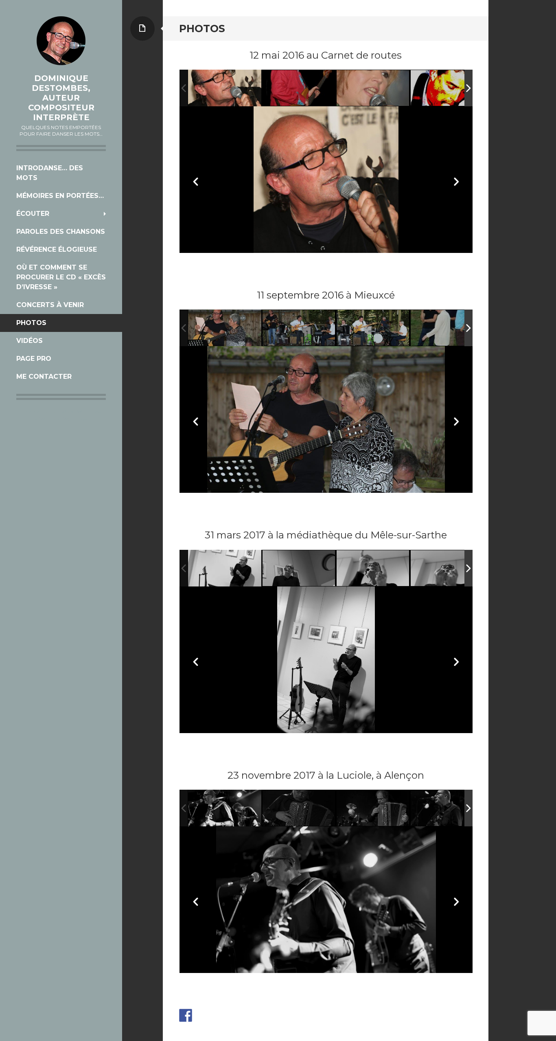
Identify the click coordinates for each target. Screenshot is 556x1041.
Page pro (33, 358)
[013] (447, 88)
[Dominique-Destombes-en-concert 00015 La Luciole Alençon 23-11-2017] (299, 808)
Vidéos (29, 341)
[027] (373, 328)
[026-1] (224, 88)
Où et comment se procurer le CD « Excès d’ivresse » (61, 277)
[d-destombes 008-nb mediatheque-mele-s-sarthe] (447, 568)
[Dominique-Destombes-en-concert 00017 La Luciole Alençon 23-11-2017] (447, 808)
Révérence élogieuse (56, 249)
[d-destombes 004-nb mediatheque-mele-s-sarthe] (299, 568)
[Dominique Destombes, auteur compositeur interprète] (61, 40)
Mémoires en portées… (60, 196)
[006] (373, 88)
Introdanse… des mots (49, 173)
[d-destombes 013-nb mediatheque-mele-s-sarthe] (224, 568)
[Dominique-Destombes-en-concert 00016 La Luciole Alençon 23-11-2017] (373, 808)
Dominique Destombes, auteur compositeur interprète (61, 97)
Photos (31, 323)
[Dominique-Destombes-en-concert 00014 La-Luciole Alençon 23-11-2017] (224, 808)
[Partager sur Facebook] (185, 1015)
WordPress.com (81, 419)
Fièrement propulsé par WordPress (61, 411)
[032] (224, 328)
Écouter (32, 213)
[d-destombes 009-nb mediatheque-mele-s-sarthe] (373, 568)
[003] (299, 88)
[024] (299, 328)
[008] (447, 328)
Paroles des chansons (60, 231)
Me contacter (44, 376)
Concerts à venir (50, 305)
